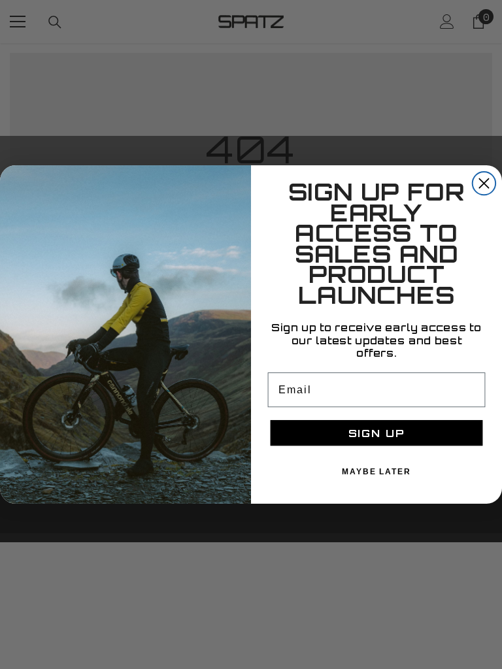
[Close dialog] (484, 183)
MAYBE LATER (376, 471)
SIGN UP (376, 433)
